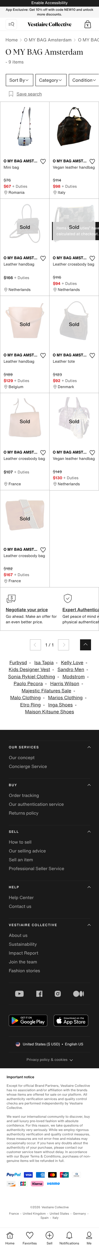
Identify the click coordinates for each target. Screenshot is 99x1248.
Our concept (22, 757)
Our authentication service (36, 804)
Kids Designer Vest (29, 669)
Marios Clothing (65, 697)
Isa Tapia (44, 662)
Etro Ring (30, 704)
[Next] (63, 644)
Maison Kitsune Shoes (49, 711)
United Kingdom (34, 1214)
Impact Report (23, 953)
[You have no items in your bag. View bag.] (88, 24)
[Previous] (35, 644)
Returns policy (23, 813)
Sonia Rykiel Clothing (31, 676)
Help (14, 887)
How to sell (20, 842)
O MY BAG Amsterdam (48, 39)
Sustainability (23, 944)
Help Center (21, 897)
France (14, 1214)
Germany (79, 1214)
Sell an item (21, 859)
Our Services (24, 747)
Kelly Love (72, 662)
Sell (14, 832)
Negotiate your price (27, 609)
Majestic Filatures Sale (46, 690)
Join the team (23, 961)
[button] (88, 24)
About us (18, 935)
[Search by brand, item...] (11, 24)
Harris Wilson (64, 683)
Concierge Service (28, 766)
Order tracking (24, 795)
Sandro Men (70, 669)
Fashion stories (24, 970)
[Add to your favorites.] (43, 161)
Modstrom (73, 676)
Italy (56, 1218)
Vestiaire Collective (33, 925)
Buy (13, 785)
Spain (44, 1218)
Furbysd (18, 662)
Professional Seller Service (36, 868)
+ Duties (19, 186)
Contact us (20, 906)
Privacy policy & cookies (47, 1059)
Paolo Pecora (28, 683)
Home (12, 39)
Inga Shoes (60, 704)
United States (59, 1214)
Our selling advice (27, 850)
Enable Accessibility (49, 3)
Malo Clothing (25, 697)
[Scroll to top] (85, 644)
